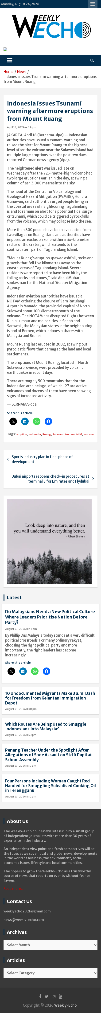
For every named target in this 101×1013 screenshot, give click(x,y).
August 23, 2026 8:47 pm (21, 629)
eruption (21, 434)
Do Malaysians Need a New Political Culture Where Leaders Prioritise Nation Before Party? (50, 617)
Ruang (47, 434)
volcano (89, 434)
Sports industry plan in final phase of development (42, 459)
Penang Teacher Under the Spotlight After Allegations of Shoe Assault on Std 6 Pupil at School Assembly (48, 755)
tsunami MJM (73, 434)
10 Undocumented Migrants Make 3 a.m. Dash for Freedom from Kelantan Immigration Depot (50, 698)
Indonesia (35, 434)
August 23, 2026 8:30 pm (21, 709)
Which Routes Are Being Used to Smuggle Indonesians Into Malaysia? (45, 727)
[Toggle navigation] (10, 60)
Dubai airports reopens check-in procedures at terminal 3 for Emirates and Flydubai (50, 479)
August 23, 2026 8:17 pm (20, 765)
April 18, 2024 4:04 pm (21, 127)
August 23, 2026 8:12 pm (20, 796)
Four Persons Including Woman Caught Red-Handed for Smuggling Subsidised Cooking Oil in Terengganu (50, 785)
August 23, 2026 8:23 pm (20, 734)
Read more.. (13, 889)
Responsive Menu (92, 4)
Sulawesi (57, 434)
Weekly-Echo (65, 1005)
